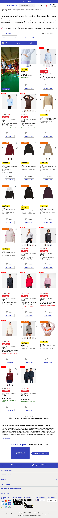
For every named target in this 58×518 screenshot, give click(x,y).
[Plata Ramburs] (6, 507)
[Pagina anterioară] (2, 465)
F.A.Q (39, 513)
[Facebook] (25, 500)
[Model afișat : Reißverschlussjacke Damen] (25, 338)
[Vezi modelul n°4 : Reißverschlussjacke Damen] (33, 338)
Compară (30, 85)
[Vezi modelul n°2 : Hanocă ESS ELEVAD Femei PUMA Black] (49, 159)
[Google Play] (18, 504)
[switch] (3, 43)
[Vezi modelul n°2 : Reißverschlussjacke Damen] (28, 338)
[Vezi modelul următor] (36, 54)
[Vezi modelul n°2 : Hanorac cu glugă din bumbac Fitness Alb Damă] (28, 111)
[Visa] (2, 501)
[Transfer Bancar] (2, 504)
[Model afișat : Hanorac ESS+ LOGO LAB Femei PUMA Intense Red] (8, 159)
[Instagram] (30, 500)
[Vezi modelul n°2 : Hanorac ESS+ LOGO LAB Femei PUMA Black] (11, 159)
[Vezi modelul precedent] (21, 54)
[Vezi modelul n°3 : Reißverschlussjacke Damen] (30, 338)
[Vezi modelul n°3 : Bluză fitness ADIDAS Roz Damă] (49, 65)
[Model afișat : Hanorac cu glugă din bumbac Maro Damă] (25, 111)
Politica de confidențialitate (33, 512)
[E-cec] (9, 504)
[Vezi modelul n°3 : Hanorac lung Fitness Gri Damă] (30, 111)
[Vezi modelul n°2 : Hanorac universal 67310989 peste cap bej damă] (49, 111)
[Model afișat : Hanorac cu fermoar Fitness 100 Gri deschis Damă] (28, 65)
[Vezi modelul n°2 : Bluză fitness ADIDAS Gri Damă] (47, 65)
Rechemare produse (23, 515)
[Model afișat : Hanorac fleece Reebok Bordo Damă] (7, 385)
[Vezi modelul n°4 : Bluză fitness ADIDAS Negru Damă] (52, 65)
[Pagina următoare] (56, 465)
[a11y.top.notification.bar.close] (55, 1)
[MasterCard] (6, 501)
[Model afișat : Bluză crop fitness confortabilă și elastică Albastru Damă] (25, 245)
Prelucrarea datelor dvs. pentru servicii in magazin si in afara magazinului (21, 513)
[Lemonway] (9, 507)
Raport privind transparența (48, 513)
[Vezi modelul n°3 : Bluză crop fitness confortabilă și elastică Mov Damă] (30, 245)
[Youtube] (28, 500)
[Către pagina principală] (11, 5)
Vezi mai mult (4, 25)
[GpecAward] (28, 507)
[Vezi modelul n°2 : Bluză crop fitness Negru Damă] (28, 245)
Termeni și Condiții (22, 512)
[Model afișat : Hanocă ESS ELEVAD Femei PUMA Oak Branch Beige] (47, 159)
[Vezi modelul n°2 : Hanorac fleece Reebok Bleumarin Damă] (10, 385)
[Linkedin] (25, 503)
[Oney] (2, 507)
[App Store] (18, 501)
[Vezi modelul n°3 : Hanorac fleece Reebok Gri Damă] (12, 385)
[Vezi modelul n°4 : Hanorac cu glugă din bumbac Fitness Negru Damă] (33, 111)
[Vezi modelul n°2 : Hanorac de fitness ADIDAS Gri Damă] (48, 245)
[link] (6, 89)
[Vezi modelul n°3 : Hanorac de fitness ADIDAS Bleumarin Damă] (51, 245)
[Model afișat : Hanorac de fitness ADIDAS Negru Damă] (45, 245)
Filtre (9, 34)
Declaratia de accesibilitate (35, 515)
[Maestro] (9, 501)
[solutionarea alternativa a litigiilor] (40, 500)
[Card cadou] (6, 504)
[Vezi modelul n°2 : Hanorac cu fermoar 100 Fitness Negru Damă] (30, 65)
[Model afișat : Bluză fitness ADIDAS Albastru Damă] (44, 65)
